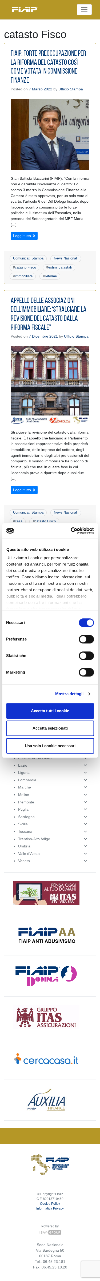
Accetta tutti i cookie (50, 710)
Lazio (22, 765)
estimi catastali (60, 267)
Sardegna (26, 817)
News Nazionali (66, 258)
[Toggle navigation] (84, 9)
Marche (24, 787)
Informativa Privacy (50, 1208)
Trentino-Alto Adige (34, 839)
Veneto (24, 861)
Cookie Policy (50, 1204)
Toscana (25, 831)
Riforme (51, 276)
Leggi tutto (22, 236)
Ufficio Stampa (70, 89)
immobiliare (24, 276)
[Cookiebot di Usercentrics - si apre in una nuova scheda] (71, 530)
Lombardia (27, 780)
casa (18, 521)
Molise (23, 794)
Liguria (24, 772)
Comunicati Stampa (28, 258)
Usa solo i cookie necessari (50, 745)
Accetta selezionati (50, 728)
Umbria (24, 846)
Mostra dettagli (69, 693)
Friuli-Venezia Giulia (35, 758)
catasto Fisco (25, 267)
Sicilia (23, 824)
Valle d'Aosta (29, 853)
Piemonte (26, 802)
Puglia (23, 809)
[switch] (86, 639)
